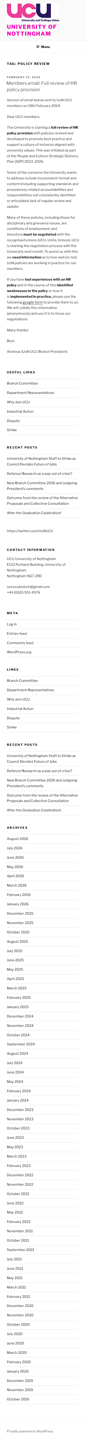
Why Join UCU (18, 402)
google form (33, 302)
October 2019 (18, 1399)
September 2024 (21, 1044)
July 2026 (14, 848)
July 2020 (14, 1334)
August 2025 (17, 942)
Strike (12, 430)
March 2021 (16, 1287)
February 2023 (19, 1166)
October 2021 (18, 1240)
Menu (45, 47)
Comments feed (20, 643)
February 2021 (18, 1297)
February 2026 (19, 895)
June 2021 (15, 1269)
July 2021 (14, 1259)
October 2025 (18, 932)
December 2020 (20, 1306)
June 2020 (15, 1343)
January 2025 (18, 1007)
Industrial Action (20, 411)
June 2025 (15, 960)
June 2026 (15, 857)
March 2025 (17, 988)
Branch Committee (22, 383)
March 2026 (17, 885)
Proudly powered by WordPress (30, 1431)
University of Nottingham (32, 30)
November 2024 (20, 1026)
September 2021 (20, 1250)
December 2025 (20, 913)
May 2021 (14, 1278)
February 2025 (19, 998)
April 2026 (15, 876)
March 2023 (17, 1156)
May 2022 (15, 1212)
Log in (12, 624)
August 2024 (17, 1054)
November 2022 (20, 1184)
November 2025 (20, 923)
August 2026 (17, 839)
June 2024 (15, 1072)
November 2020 (20, 1315)
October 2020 (18, 1324)
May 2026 (15, 867)
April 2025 (15, 979)
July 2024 (14, 1063)
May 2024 (15, 1082)
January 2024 (18, 1100)
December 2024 (20, 1016)
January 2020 (18, 1371)
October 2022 (18, 1194)
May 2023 (15, 1147)
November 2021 (20, 1231)
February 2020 (19, 1362)
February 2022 (19, 1222)
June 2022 (15, 1203)
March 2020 (17, 1353)
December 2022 (20, 1175)
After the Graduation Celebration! (34, 513)
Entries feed (17, 634)
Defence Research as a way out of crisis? (39, 474)
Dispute (13, 421)
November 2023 (20, 1119)
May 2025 (15, 969)
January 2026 (18, 904)
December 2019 (20, 1381)
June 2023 (15, 1138)
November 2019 (20, 1390)
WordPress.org (19, 652)
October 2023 (18, 1128)
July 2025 (14, 951)
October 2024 (18, 1035)
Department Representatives (30, 393)
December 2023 (20, 1110)
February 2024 (19, 1091)
